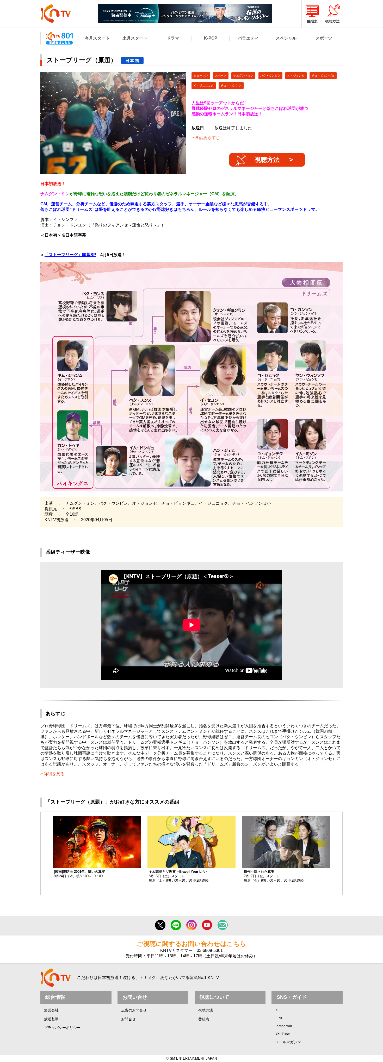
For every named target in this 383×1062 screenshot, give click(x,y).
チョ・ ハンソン (231, 85)
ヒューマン (201, 75)
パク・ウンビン (270, 75)
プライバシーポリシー (62, 1028)
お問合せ (128, 1019)
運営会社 (51, 1010)
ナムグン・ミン (243, 75)
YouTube (282, 1034)
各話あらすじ (207, 137)
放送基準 (51, 1019)
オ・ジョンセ (296, 75)
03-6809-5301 (210, 950)
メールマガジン (288, 1042)
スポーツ (220, 75)
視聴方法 (267, 159)
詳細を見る (54, 774)
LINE (279, 1018)
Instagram (283, 1026)
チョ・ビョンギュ (323, 75)
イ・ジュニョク (204, 85)
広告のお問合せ (134, 1010)
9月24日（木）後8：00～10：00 (79, 874)
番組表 (203, 1019)
